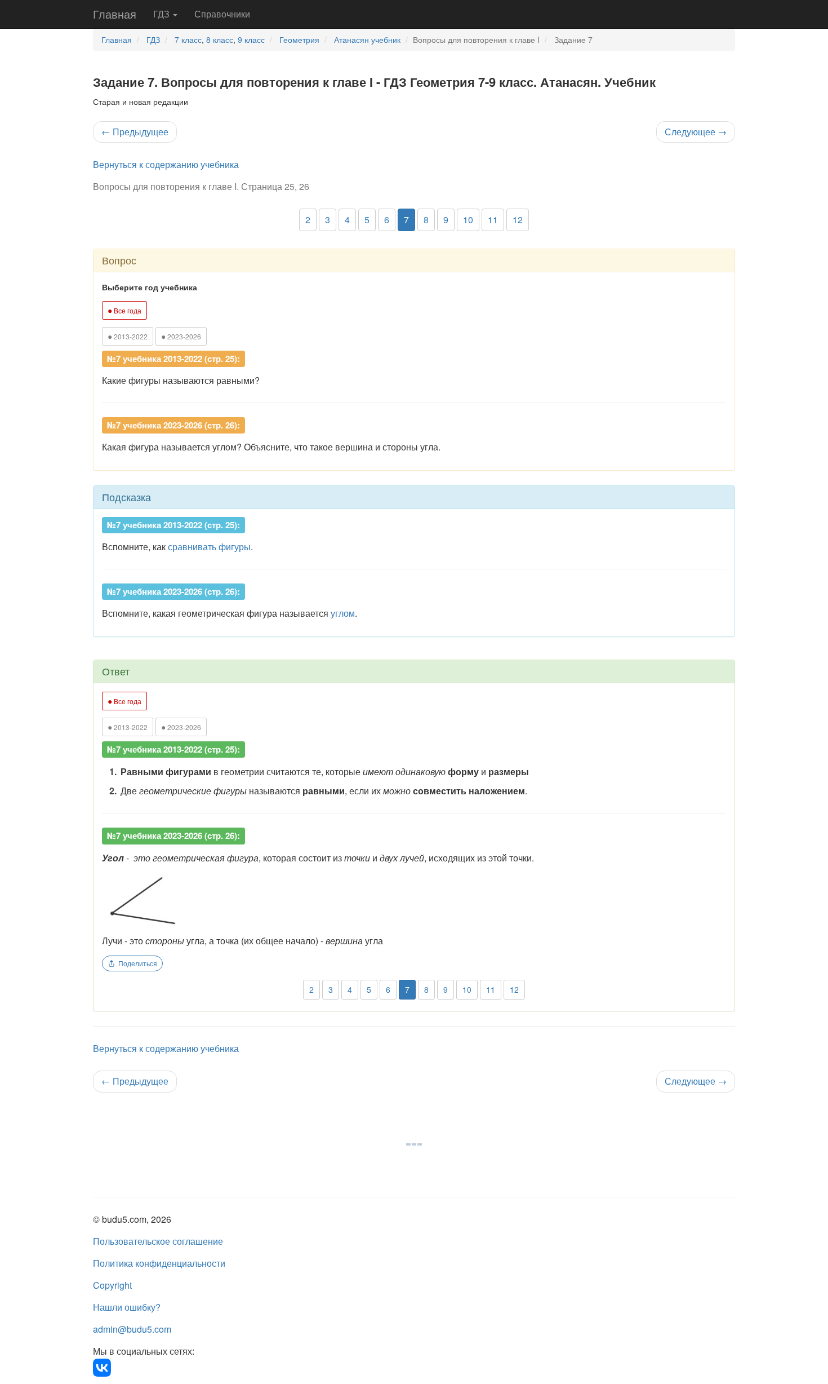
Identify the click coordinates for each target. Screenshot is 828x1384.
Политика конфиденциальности (159, 1263)
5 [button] (367, 219)
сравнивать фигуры (209, 546)
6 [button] (386, 219)
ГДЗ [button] (162, 13)
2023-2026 (181, 336)
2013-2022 (128, 336)
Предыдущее (134, 131)
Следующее (696, 131)
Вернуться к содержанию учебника (166, 164)
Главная (114, 14)
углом (343, 613)
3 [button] (327, 219)
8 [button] (426, 219)
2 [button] (307, 219)
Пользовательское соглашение (158, 1241)
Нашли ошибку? (127, 1307)
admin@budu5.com (132, 1329)
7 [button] (406, 219)
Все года (124, 310)
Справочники (222, 13)
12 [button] (518, 219)
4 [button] (347, 219)
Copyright (112, 1285)
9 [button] (445, 219)
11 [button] (493, 219)
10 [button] (468, 219)
